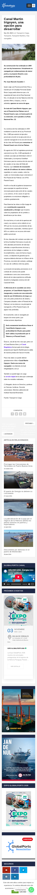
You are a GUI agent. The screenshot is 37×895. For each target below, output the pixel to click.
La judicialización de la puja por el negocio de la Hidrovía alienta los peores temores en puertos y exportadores (18, 521)
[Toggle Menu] (29, 5)
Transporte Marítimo (18, 36)
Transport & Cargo (23, 33)
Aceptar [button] (15, 891)
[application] (18, 577)
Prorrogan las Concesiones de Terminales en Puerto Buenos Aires (18, 465)
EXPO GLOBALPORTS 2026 (16, 648)
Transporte (7, 36)
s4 (15, 33)
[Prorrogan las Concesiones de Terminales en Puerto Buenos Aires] (18, 452)
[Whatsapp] (31, 889)
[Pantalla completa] (32, 584)
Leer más (23, 891)
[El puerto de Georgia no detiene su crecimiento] (18, 480)
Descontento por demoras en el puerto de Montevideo (16, 551)
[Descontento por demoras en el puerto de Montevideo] (18, 538)
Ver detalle (15, 666)
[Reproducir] (4, 584)
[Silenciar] (29, 584)
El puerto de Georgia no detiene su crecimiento (18, 492)
